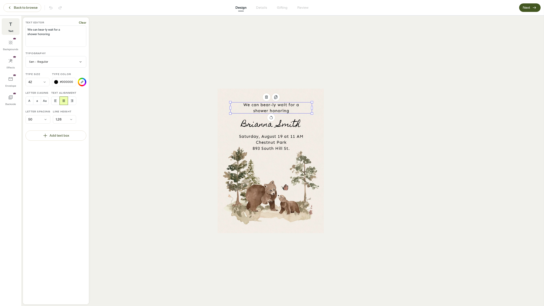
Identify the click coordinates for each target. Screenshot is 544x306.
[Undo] (50, 7)
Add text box (59, 135)
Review (303, 8)
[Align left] (55, 100)
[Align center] (64, 100)
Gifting (282, 8)
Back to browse (26, 8)
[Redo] (60, 7)
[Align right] (72, 100)
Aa (45, 101)
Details (261, 8)
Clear (82, 22)
